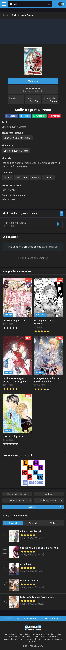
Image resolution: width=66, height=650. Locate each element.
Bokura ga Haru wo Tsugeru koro (37, 597)
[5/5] (39, 88)
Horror (35, 177)
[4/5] (36, 88)
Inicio (9, 618)
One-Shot (34, 101)
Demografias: (16, 494)
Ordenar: (48, 500)
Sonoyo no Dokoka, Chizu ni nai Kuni (39, 547)
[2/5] (29, 88)
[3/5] (33, 88)
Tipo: (48, 494)
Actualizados (30, 618)
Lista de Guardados (50, 618)
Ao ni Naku (25, 564)
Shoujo (53, 101)
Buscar (32, 507)
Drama (7, 177)
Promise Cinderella (30, 580)
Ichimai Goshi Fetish (31, 531)
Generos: (16, 500)
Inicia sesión (14, 246)
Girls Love (21, 177)
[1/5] (26, 88)
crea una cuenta (32, 246)
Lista (17, 618)
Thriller (49, 177)
